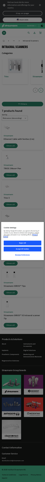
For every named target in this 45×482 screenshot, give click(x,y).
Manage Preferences (22, 255)
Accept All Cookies (22, 249)
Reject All (22, 243)
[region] (22, 241)
